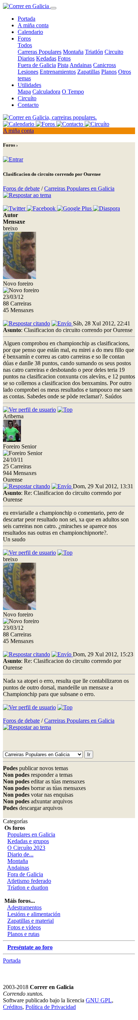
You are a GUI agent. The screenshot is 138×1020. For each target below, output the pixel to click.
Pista (62, 65)
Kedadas (46, 58)
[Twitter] (15, 208)
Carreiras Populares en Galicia (79, 188)
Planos (109, 72)
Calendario (30, 32)
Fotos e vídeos (24, 927)
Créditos (12, 1007)
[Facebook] (42, 208)
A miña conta (33, 25)
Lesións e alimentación (33, 914)
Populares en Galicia (31, 834)
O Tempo (73, 91)
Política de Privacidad (50, 1007)
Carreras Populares (39, 52)
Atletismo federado (29, 881)
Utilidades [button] (29, 85)
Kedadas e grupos (28, 841)
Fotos (64, 58)
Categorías (15, 821)
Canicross (104, 65)
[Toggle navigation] (53, 8)
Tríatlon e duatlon (27, 887)
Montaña (73, 52)
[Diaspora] (106, 208)
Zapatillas (88, 72)
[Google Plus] (75, 208)
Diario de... (20, 854)
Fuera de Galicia (37, 65)
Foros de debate (21, 188)
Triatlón (94, 52)
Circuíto (27, 98)
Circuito (114, 52)
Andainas (81, 65)
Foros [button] (24, 38)
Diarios (26, 58)
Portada (26, 18)
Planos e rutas (23, 934)
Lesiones (28, 72)
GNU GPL (99, 1000)
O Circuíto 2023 (26, 848)
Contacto (28, 105)
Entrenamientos (58, 72)
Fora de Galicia (25, 874)
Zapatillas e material (30, 921)
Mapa (24, 91)
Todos (25, 45)
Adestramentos (24, 907)
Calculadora (46, 91)
